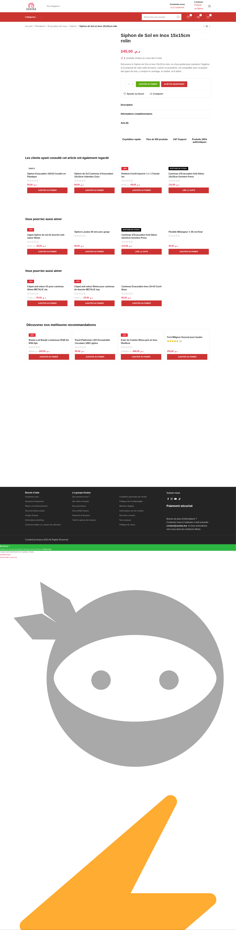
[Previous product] (204, 26)
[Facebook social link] (168, 499)
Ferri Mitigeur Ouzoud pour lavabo (184, 337)
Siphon (73, 26)
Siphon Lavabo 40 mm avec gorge (92, 232)
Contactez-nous (32, 497)
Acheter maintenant (174, 84)
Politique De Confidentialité (131, 501)
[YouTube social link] (175, 499)
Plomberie (40, 26)
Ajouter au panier (148, 84)
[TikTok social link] (179, 499)
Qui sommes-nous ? (81, 497)
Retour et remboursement (36, 506)
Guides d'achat (31, 515)
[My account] (209, 6)
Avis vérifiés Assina (80, 511)
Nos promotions (79, 506)
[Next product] (209, 26)
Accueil (28, 26)
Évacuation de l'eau (57, 26)
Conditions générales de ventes (133, 497)
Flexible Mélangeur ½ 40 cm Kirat (186, 232)
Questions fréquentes (34, 501)
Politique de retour (127, 525)
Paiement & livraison (81, 515)
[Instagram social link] (171, 499)
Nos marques (125, 520)
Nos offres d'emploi (80, 501)
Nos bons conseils (127, 515)
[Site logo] (31, 6)
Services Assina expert (35, 511)
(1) (180, 341)
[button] (47, 190)
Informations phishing (34, 520)
